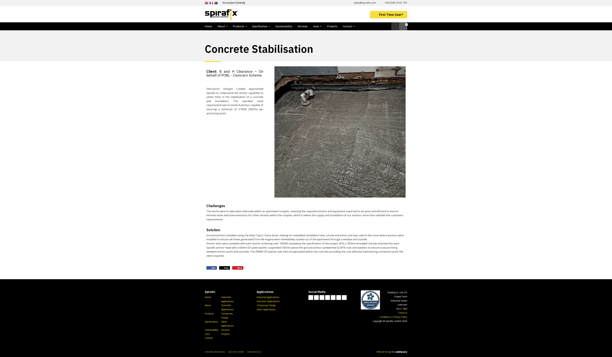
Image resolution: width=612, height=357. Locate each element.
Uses (316, 26)
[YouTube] (333, 297)
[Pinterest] (344, 297)
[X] (322, 297)
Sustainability (284, 26)
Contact (347, 26)
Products (238, 26)
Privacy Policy (400, 316)
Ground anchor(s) (215, 352)
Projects (332, 26)
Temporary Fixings (266, 305)
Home (208, 26)
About (221, 26)
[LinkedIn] (327, 297)
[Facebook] (316, 297)
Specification (260, 26)
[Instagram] (338, 297)
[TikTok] (310, 297)
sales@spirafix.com (364, 2)
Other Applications (266, 309)
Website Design (384, 351)
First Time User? (391, 14)
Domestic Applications (268, 301)
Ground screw (236, 352)
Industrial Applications (268, 297)
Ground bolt (254, 352)
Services (303, 26)
